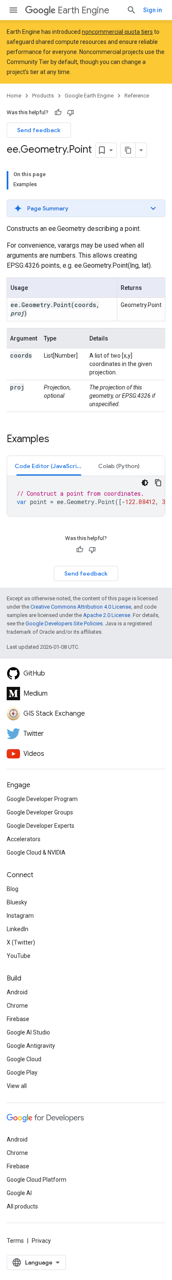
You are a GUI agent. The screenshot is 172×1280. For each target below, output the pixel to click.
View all (17, 1086)
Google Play (22, 1072)
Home (14, 95)
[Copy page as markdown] (128, 150)
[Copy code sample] (158, 482)
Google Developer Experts (40, 825)
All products (22, 1206)
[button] (86, 208)
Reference (136, 95)
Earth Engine (83, 10)
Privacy (41, 1240)
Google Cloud (24, 1059)
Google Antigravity (31, 1045)
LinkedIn (17, 929)
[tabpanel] (86, 496)
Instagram (20, 915)
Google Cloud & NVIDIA (36, 852)
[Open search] (131, 10)
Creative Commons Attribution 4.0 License (80, 607)
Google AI (19, 1193)
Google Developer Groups (40, 812)
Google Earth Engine (89, 95)
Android (17, 992)
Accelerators (23, 839)
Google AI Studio (28, 1032)
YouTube (18, 955)
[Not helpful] (70, 112)
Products (43, 95)
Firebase (18, 1019)
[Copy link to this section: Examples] (57, 440)
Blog (12, 889)
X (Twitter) (21, 942)
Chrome (17, 1005)
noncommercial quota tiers (117, 31)
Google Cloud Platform (36, 1179)
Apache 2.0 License (106, 615)
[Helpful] (58, 112)
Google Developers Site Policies (64, 623)
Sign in (152, 10)
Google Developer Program (42, 799)
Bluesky (17, 902)
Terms (15, 1240)
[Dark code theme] (145, 482)
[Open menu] (13, 10)
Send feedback (39, 130)
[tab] (49, 466)
